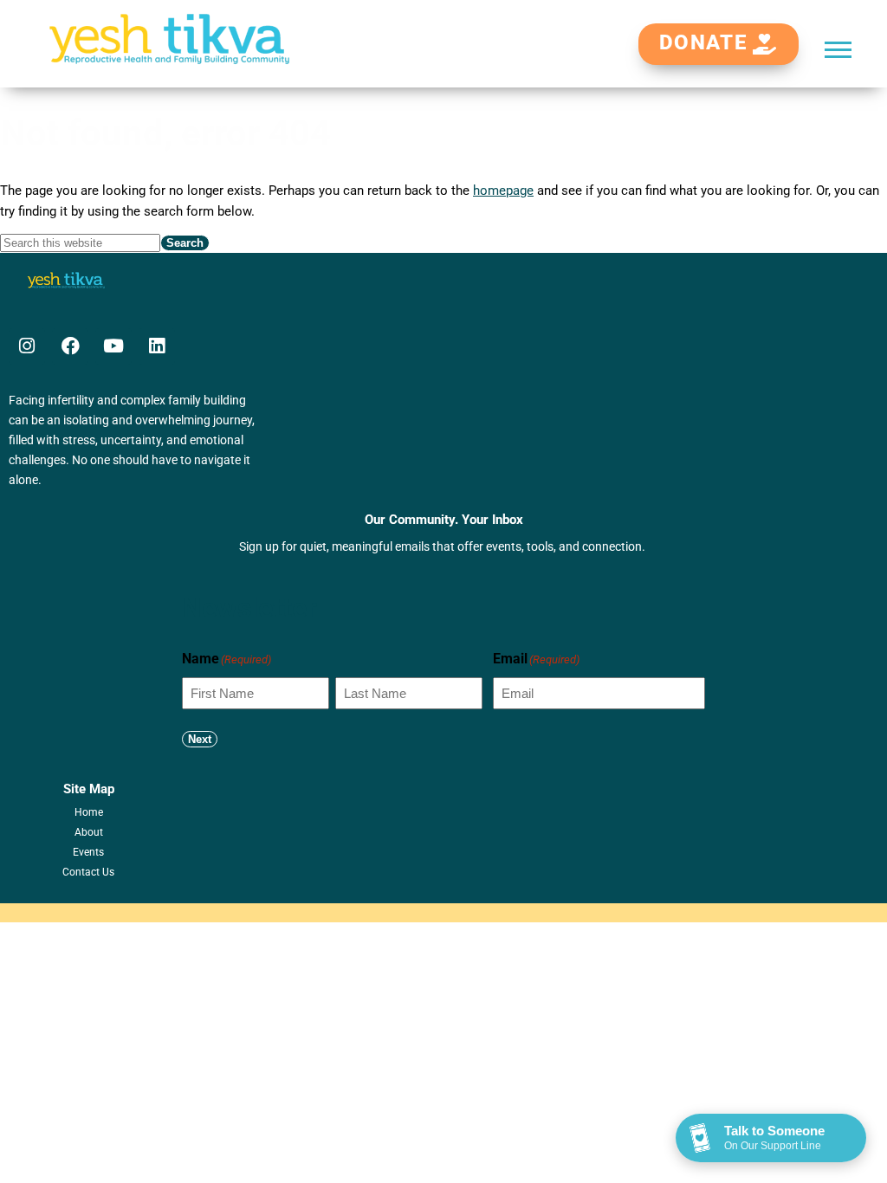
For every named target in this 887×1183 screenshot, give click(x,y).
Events (88, 852)
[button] (838, 49)
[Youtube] (113, 346)
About (88, 832)
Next (199, 739)
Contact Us (88, 872)
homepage (503, 190)
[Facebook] (70, 346)
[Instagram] (27, 346)
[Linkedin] (157, 346)
